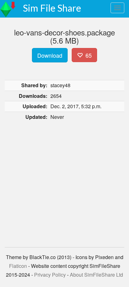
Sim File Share (52, 7)
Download (49, 55)
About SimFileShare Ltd (96, 274)
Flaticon (18, 265)
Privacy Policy (50, 274)
